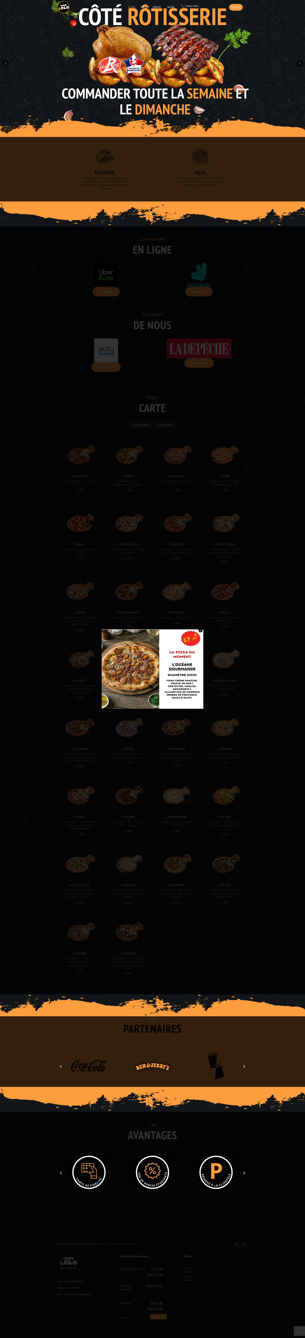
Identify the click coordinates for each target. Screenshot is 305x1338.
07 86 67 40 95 (192, 6)
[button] (61, 1066)
